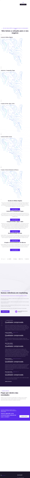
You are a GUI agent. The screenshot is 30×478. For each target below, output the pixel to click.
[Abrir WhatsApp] (28, 476)
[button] (23, 2)
